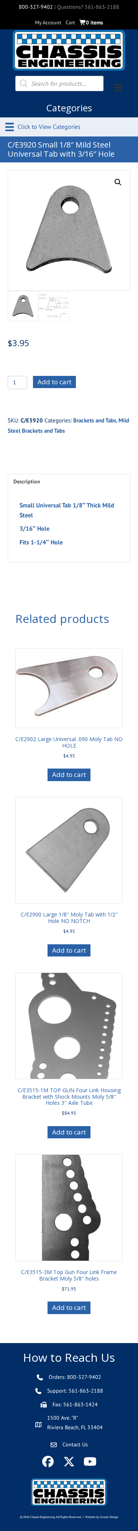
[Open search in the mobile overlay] (59, 83)
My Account (48, 22)
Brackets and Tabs (94, 420)
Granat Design (109, 1517)
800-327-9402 (36, 6)
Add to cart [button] (69, 774)
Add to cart (54, 381)
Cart (70, 22)
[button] (118, 182)
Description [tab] (26, 481)
